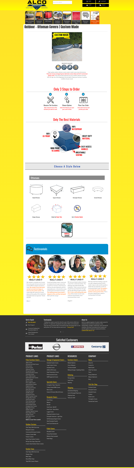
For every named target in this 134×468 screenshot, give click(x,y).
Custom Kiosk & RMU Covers (53, 387)
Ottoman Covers (30, 369)
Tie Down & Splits (72, 367)
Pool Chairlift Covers (31, 404)
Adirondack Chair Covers (32, 377)
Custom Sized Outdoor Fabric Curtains (35, 443)
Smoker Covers (29, 414)
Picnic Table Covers (30, 376)
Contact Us (90, 365)
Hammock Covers (30, 399)
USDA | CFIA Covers (51, 370)
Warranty (70, 382)
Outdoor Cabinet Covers (32, 411)
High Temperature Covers (53, 372)
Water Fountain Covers (31, 396)
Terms (89, 372)
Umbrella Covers (30, 374)
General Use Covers (93, 401)
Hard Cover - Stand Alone (53, 409)
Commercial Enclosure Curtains (33, 432)
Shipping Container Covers (53, 414)
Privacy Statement (92, 374)
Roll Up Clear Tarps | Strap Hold (33, 441)
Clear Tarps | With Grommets (32, 427)
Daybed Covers (30, 386)
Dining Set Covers (30, 371)
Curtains (90, 394)
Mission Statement (92, 377)
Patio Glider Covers (30, 412)
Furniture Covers (92, 387)
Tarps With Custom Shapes (32, 461)
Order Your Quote (92, 370)
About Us (90, 363)
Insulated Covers (50, 367)
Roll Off (48, 404)
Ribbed (48, 402)
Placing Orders (71, 378)
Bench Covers (29, 381)
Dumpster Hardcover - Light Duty (54, 416)
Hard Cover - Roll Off (51, 407)
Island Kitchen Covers (31, 384)
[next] (103, 49)
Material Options (71, 363)
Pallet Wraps (49, 438)
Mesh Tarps (28, 456)
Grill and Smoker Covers (32, 372)
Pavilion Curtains (29, 436)
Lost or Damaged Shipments (74, 393)
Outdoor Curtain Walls (31, 434)
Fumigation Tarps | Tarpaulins (53, 385)
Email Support (31, 325)
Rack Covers (49, 389)
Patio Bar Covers (30, 391)
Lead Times (70, 380)
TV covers (28, 418)
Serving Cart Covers (31, 387)
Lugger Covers (50, 411)
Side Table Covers (30, 416)
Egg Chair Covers (30, 407)
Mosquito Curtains (30, 429)
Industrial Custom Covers (52, 363)
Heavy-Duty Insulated (52, 434)
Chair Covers (29, 366)
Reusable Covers (51, 431)
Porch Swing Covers (31, 401)
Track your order (71, 397)
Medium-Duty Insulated (52, 436)
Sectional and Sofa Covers (32, 364)
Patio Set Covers (30, 389)
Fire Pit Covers (29, 367)
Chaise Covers (29, 379)
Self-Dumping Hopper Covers (54, 418)
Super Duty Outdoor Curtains (32, 439)
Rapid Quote (91, 367)
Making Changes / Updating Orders (76, 370)
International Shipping (73, 390)
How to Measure (71, 365)
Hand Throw (49, 400)
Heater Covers (29, 409)
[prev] (30, 49)
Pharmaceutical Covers (52, 374)
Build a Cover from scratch (33, 419)
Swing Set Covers (30, 394)
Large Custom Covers (52, 365)
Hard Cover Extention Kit (52, 423)
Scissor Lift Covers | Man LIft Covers (55, 392)
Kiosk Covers (91, 396)
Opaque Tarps (29, 454)
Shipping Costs (71, 395)
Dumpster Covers (92, 389)
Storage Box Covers (31, 397)
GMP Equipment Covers (52, 377)
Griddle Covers (29, 392)
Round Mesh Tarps (30, 459)
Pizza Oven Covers (30, 402)
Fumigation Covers (92, 399)
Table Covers (29, 362)
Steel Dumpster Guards (52, 421)
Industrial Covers (92, 392)
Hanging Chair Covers (31, 406)
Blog (89, 379)
